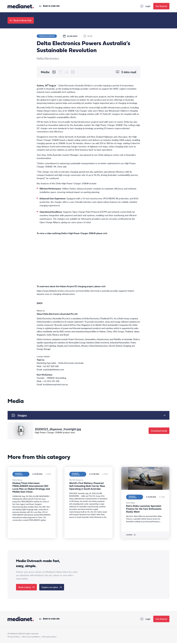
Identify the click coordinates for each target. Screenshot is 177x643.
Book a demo (24, 587)
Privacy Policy (14, 636)
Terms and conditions (31, 636)
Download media (159, 430)
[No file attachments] (60, 72)
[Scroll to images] (54, 72)
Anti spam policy (49, 636)
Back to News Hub (22, 20)
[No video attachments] (73, 72)
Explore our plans (50, 587)
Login (147, 6)
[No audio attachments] (67, 72)
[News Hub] (21, 6)
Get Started (161, 6)
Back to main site (51, 6)
